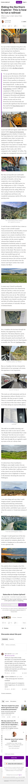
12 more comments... (6, 693)
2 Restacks (19, 617)
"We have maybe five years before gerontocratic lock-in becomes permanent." (10, 707)
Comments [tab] (5, 639)
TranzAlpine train (18, 106)
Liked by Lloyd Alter (10, 655)
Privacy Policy (19, 770)
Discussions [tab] (13, 701)
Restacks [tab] (11, 639)
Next (23, 628)
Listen (24, 21)
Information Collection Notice (17, 610)
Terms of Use (21, 608)
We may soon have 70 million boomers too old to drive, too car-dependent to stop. (10, 723)
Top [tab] (3, 701)
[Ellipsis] (26, 653)
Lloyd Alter (8, 20)
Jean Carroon (8, 653)
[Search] (25, 701)
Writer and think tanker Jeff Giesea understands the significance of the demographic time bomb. (9, 712)
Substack (6, 780)
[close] (23, 732)
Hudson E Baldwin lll (10, 676)
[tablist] (8, 639)
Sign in (24, 2)
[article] (14, 711)
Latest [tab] (7, 701)
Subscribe (19, 2)
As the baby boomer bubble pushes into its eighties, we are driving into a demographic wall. (10, 727)
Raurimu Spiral (20, 93)
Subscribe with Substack (15, 763)
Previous (6, 628)
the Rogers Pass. (21, 342)
